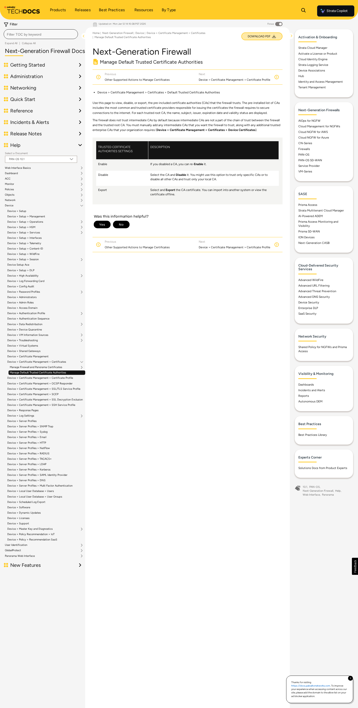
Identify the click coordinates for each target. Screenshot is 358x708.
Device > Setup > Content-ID (25, 248)
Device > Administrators (22, 297)
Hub (301, 76)
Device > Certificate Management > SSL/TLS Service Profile (43, 388)
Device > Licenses (18, 518)
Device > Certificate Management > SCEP (32, 394)
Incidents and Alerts (311, 390)
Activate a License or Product (317, 53)
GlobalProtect (13, 550)
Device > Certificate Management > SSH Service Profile (41, 405)
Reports (303, 396)
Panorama (328, 494)
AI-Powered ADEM (310, 216)
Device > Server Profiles (22, 421)
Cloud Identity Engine (313, 59)
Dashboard (11, 173)
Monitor (9, 184)
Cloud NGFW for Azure (313, 137)
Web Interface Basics (18, 168)
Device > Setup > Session (23, 259)
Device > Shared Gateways (23, 351)
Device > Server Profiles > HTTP (26, 442)
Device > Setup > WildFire (23, 254)
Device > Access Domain (22, 307)
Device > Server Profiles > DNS (26, 480)
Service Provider (309, 166)
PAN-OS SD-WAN (310, 160)
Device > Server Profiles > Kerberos (28, 469)
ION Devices (306, 237)
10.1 (305, 487)
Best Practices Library (312, 435)
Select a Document (16, 153)
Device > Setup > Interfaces (24, 237)
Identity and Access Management (320, 81)
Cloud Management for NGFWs (319, 126)
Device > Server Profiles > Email (26, 437)
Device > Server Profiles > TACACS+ (29, 458)
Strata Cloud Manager (312, 48)
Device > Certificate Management (27, 356)
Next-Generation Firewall (117, 33)
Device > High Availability (22, 275)
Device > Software (18, 507)
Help (338, 490)
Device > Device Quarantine (24, 329)
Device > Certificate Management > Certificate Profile (40, 377)
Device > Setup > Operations (25, 221)
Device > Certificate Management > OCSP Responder (40, 383)
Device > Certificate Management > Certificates (36, 361)
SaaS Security (307, 313)
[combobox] (41, 34)
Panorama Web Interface (20, 556)
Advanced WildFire (310, 280)
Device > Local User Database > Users (30, 491)
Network (10, 200)
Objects (9, 194)
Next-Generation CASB (314, 243)
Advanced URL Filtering (314, 285)
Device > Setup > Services (23, 232)
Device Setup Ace (18, 264)
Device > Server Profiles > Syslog (27, 431)
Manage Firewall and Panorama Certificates (36, 367)
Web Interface (311, 494)
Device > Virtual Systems (22, 345)
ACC (7, 178)
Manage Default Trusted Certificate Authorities (38, 372)
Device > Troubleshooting (22, 340)
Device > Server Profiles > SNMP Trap (30, 426)
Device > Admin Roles (20, 302)
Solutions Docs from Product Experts (322, 468)
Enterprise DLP (308, 308)
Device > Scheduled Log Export (26, 502)
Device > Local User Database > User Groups (34, 496)
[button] (355, 566)
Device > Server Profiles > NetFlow (28, 448)
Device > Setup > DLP (20, 270)
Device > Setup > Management (26, 216)
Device (9, 205)
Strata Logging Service (313, 65)
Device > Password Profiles (23, 291)
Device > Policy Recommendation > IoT (31, 534)
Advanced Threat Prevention (317, 291)
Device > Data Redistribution (24, 324)
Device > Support (18, 523)
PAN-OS (303, 154)
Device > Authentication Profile (26, 313)
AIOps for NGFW (309, 120)
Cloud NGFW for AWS (313, 132)
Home (96, 33)
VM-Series (305, 171)
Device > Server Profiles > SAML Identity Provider (37, 475)
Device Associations (311, 70)
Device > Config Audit (20, 286)
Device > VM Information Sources (27, 335)
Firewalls (304, 149)
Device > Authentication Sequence (28, 318)
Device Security (308, 302)
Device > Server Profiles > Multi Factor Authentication (40, 485)
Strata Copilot (337, 11)
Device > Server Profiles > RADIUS (28, 453)
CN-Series (305, 143)
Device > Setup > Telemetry (24, 243)
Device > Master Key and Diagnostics (30, 529)
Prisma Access (307, 205)
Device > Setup (16, 211)
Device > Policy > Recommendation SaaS (32, 539)
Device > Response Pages (22, 410)
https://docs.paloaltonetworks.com (310, 685)
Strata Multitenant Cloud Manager (321, 210)
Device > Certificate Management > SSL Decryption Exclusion (45, 399)
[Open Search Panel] (303, 11)
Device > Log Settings (20, 415)
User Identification (16, 545)
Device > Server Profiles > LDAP (26, 464)
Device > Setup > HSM (21, 227)
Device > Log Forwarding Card (25, 281)
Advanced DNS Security (314, 297)
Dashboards (306, 384)
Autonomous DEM (310, 401)
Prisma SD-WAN (309, 231)
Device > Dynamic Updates (24, 512)
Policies (9, 189)
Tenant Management (312, 87)
